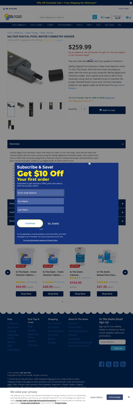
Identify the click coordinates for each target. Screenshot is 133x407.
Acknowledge (115, 397)
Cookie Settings (96, 397)
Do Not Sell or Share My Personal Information (36, 400)
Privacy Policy (61, 403)
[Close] (129, 397)
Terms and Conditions (30, 403)
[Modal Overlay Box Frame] (66, 203)
